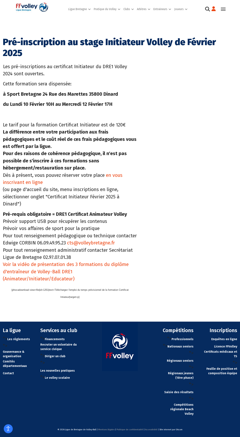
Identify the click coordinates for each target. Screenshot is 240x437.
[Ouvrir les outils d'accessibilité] (8, 428)
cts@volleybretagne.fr (91, 243)
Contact (8, 373)
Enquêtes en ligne (224, 339)
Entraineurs (160, 9)
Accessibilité (151, 429)
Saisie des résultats (179, 392)
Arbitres (141, 9)
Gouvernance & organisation (13, 354)
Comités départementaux (15, 364)
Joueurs (179, 9)
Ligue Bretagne (77, 9)
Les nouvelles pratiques (57, 370)
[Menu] (223, 9)
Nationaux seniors (180, 346)
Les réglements (18, 339)
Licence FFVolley (225, 346)
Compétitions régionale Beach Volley (182, 409)
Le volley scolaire (57, 377)
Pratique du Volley (105, 9)
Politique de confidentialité (130, 429)
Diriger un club (55, 356)
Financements (55, 339)
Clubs (126, 9)
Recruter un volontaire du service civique (58, 347)
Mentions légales (106, 429)
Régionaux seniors (180, 360)
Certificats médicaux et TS (220, 354)
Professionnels (183, 339)
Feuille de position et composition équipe (221, 371)
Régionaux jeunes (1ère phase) (181, 375)
